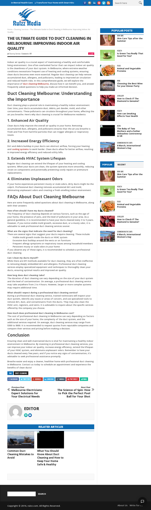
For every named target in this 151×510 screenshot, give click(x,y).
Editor (31, 408)
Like (92, 53)
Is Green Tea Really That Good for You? (130, 54)
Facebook (14, 379)
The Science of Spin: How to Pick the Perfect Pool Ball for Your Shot (73, 392)
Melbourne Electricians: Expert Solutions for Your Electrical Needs (26, 392)
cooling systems (20, 149)
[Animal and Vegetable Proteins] (107, 70)
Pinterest (74, 379)
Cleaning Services (21, 29)
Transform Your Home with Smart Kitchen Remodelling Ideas (58, 2)
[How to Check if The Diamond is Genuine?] (107, 100)
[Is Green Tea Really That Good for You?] (107, 55)
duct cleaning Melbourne (36, 83)
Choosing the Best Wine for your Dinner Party (130, 84)
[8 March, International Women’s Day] (107, 147)
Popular (107, 164)
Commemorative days (124, 143)
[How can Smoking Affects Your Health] (107, 115)
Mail (85, 379)
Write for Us (136, 505)
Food (119, 66)
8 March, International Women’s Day (129, 146)
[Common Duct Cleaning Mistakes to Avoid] (20, 439)
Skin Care (120, 36)
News (119, 126)
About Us (123, 505)
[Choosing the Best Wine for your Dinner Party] (107, 85)
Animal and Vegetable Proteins (129, 69)
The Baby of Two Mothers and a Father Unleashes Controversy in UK (129, 132)
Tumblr (61, 379)
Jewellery (120, 96)
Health (119, 51)
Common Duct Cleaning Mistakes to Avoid (20, 454)
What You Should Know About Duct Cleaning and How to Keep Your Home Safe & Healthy (50, 457)
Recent (122, 164)
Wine (118, 81)
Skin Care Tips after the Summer (130, 39)
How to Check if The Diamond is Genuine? (128, 99)
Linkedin (50, 379)
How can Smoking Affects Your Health (127, 114)
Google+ (38, 379)
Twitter (26, 379)
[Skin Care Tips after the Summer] (107, 40)
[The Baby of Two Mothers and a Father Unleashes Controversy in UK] (107, 130)
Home (9, 29)
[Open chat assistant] (142, 501)
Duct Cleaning (21, 373)
